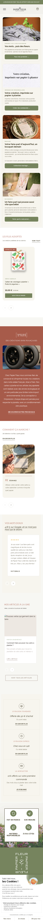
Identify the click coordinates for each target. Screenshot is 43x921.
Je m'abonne (21, 789)
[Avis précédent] (7, 583)
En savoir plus (9, 438)
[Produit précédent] (5, 307)
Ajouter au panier (18, 295)
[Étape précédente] (5, 505)
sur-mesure (29, 820)
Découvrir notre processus (21, 412)
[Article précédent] (6, 670)
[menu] (5, 9)
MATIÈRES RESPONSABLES (13, 835)
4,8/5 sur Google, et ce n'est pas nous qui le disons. (20, 528)
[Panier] (37, 9)
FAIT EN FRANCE (13, 820)
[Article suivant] (12, 670)
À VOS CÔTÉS (28, 834)
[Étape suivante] (11, 505)
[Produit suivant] (11, 307)
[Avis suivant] (13, 583)
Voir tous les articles (21, 678)
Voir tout (36, 241)
